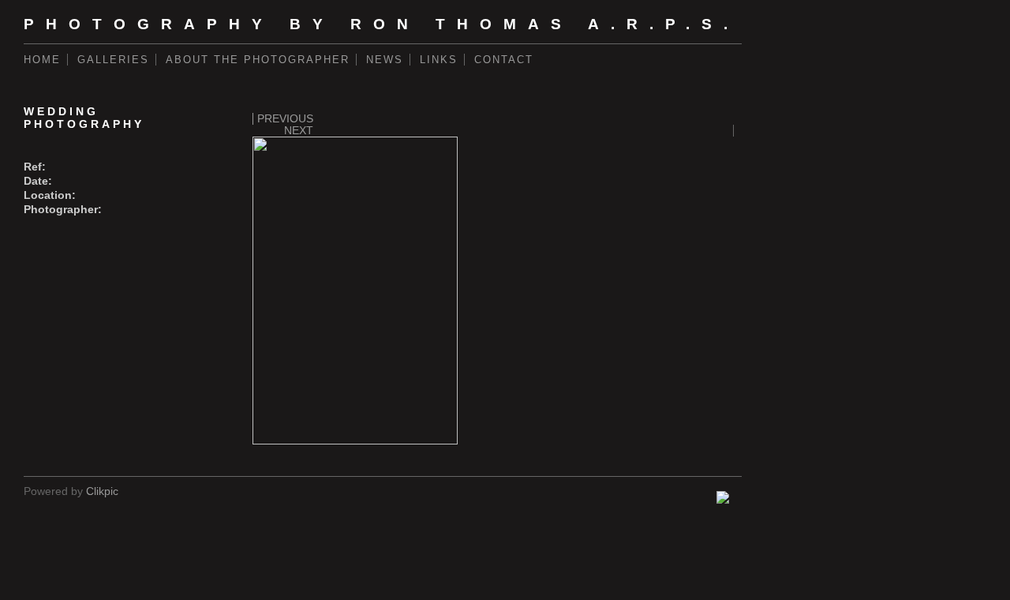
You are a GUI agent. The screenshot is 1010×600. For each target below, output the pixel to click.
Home (42, 60)
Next (298, 131)
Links (439, 60)
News (384, 60)
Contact (503, 60)
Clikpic (102, 491)
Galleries (113, 60)
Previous (285, 119)
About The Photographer (258, 60)
